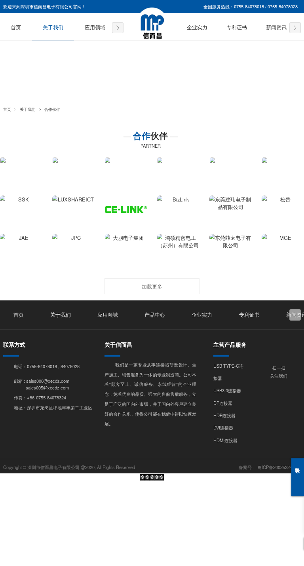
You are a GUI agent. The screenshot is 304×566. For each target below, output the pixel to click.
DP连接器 (222, 403)
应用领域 (95, 27)
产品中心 (154, 315)
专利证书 (236, 27)
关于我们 (53, 27)
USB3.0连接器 (227, 390)
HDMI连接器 (225, 440)
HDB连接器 (224, 415)
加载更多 (152, 286)
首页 (16, 27)
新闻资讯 (276, 27)
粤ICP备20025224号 (276, 467)
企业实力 (197, 27)
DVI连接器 (223, 427)
